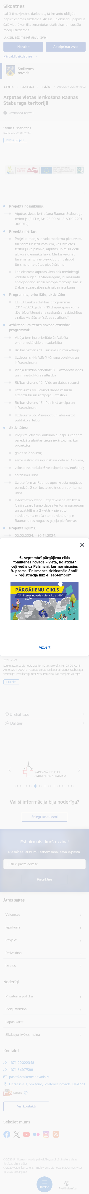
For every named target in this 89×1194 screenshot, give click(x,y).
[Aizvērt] (82, 545)
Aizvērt (44, 647)
